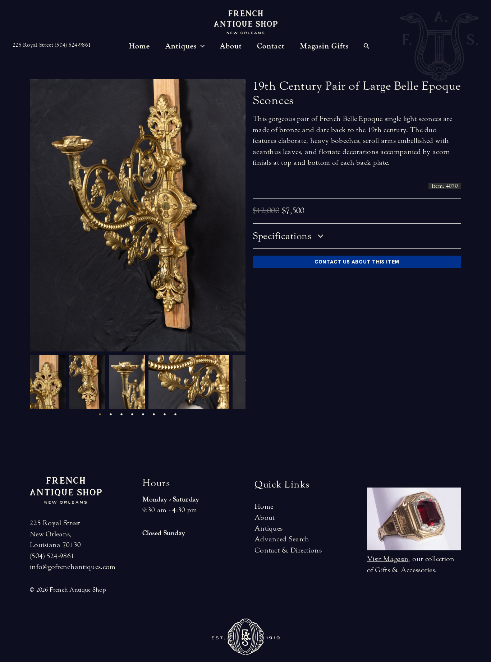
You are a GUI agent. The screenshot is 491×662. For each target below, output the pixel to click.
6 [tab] (153, 414)
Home (263, 506)
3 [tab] (121, 414)
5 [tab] (143, 414)
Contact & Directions (288, 550)
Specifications (283, 236)
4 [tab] (132, 414)
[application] (201, 46)
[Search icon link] (366, 47)
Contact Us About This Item (357, 261)
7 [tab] (164, 414)
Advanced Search (281, 539)
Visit (388, 559)
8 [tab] (175, 414)
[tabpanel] (49, 382)
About (264, 517)
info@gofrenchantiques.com (73, 567)
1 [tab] (100, 414)
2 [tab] (110, 414)
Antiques (268, 528)
